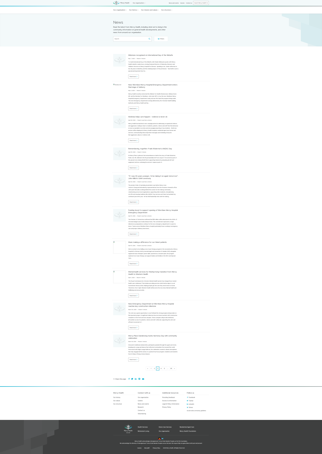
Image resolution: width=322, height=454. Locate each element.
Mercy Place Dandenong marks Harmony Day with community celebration (161, 348)
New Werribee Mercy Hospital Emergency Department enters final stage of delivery (161, 97)
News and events (174, 3)
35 (171, 368)
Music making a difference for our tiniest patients (161, 253)
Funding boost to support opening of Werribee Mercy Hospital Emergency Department (161, 222)
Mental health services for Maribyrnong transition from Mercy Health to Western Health (161, 284)
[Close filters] (205, 46)
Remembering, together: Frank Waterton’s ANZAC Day (161, 158)
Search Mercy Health (200, 3)
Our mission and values (149, 10)
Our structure (166, 10)
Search (149, 38)
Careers (182, 3)
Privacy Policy (166, 407)
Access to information (169, 400)
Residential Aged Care (187, 427)
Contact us (189, 3)
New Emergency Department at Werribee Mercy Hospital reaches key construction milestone (161, 316)
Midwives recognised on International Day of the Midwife (161, 66)
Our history (133, 10)
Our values (116, 400)
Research (141, 407)
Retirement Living (143, 431)
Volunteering (142, 413)
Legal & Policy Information (170, 404)
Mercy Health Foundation (188, 431)
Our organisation (138, 3)
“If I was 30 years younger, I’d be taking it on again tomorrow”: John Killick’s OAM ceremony (161, 189)
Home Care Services (165, 427)
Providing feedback (168, 397)
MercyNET (147, 448)
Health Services (143, 427)
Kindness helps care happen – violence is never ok (161, 129)
